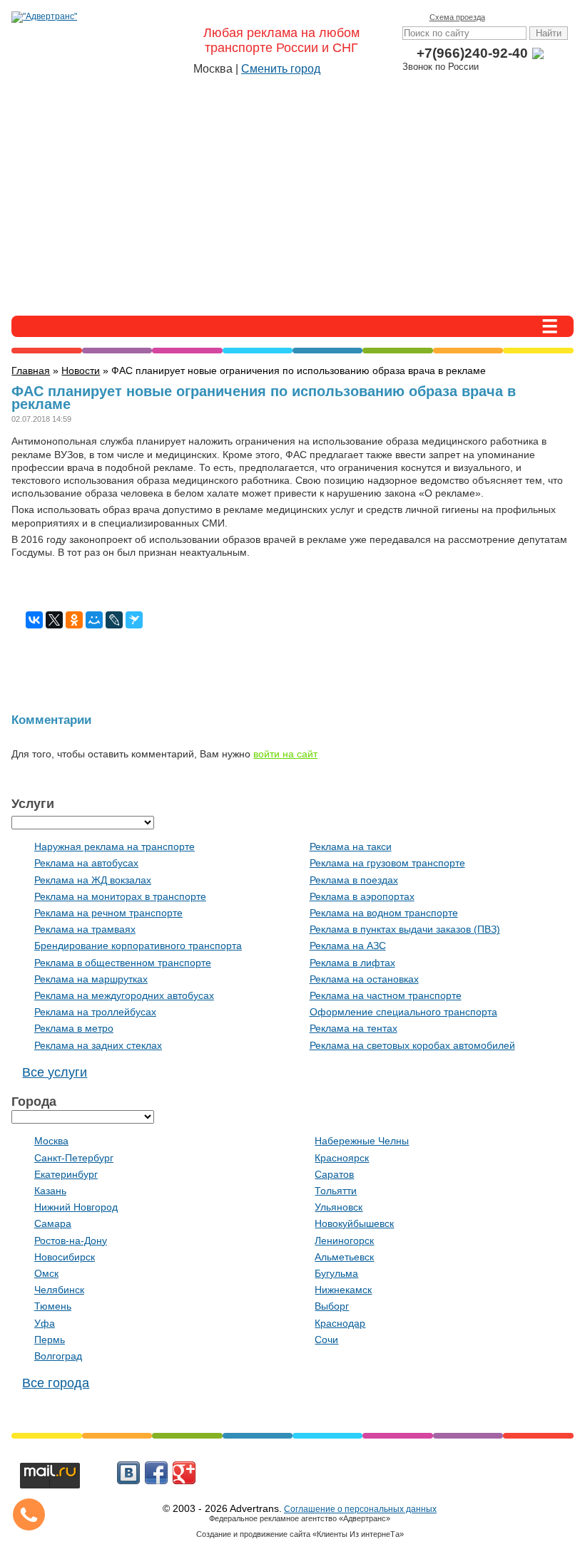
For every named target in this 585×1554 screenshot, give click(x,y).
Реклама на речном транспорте (108, 912)
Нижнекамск (343, 1289)
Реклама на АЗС (348, 945)
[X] (54, 619)
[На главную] (499, 17)
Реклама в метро (73, 1028)
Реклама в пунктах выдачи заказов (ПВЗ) (405, 929)
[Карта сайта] (539, 17)
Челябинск (59, 1289)
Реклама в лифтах (352, 962)
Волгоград (58, 1356)
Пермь (49, 1339)
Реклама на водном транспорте (384, 912)
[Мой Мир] (94, 619)
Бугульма (336, 1273)
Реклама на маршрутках (91, 979)
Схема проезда (457, 17)
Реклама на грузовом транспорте (387, 863)
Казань (50, 1190)
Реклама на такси (351, 846)
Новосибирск (64, 1257)
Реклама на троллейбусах (95, 1011)
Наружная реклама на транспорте (114, 846)
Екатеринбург (66, 1174)
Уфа (44, 1323)
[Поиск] (559, 17)
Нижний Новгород (76, 1207)
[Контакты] (519, 17)
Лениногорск (344, 1240)
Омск (46, 1273)
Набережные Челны (362, 1140)
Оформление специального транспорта (403, 1011)
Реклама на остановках (364, 979)
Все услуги (54, 1072)
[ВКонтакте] (34, 619)
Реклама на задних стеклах (98, 1045)
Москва (51, 1140)
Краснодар (340, 1323)
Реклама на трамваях (85, 929)
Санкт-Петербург (73, 1158)
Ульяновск (338, 1207)
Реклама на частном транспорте (386, 995)
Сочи (326, 1339)
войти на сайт (285, 754)
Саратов (334, 1174)
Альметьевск (344, 1257)
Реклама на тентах (353, 1028)
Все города (55, 1383)
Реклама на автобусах (86, 863)
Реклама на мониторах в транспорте (120, 896)
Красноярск (342, 1158)
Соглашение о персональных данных (360, 1509)
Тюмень (52, 1306)
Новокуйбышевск (354, 1223)
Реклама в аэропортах (362, 896)
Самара (52, 1223)
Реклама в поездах (354, 880)
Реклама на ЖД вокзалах (92, 880)
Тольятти (336, 1190)
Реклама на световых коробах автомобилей (412, 1045)
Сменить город (280, 69)
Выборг (332, 1306)
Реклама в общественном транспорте (122, 962)
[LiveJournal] (114, 619)
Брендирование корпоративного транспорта (138, 945)
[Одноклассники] (74, 619)
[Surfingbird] (134, 619)
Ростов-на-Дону (70, 1240)
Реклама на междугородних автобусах (124, 995)
